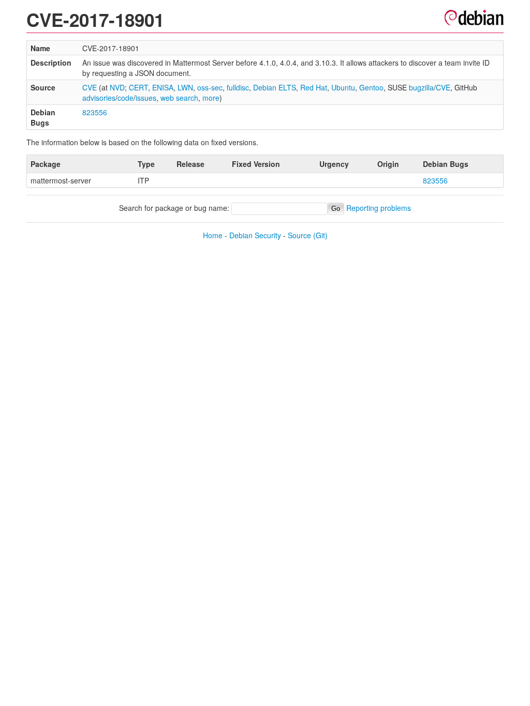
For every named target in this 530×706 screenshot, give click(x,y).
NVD (117, 87)
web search (179, 98)
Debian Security (255, 235)
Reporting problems (378, 208)
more (210, 98)
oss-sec (210, 87)
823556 (94, 112)
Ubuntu (343, 87)
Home (213, 235)
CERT (138, 87)
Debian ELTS (274, 87)
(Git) (320, 235)
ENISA (162, 87)
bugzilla (421, 87)
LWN (185, 87)
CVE (89, 87)
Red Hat (313, 87)
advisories (98, 98)
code (125, 98)
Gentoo (371, 87)
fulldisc (238, 87)
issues (146, 98)
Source (299, 235)
